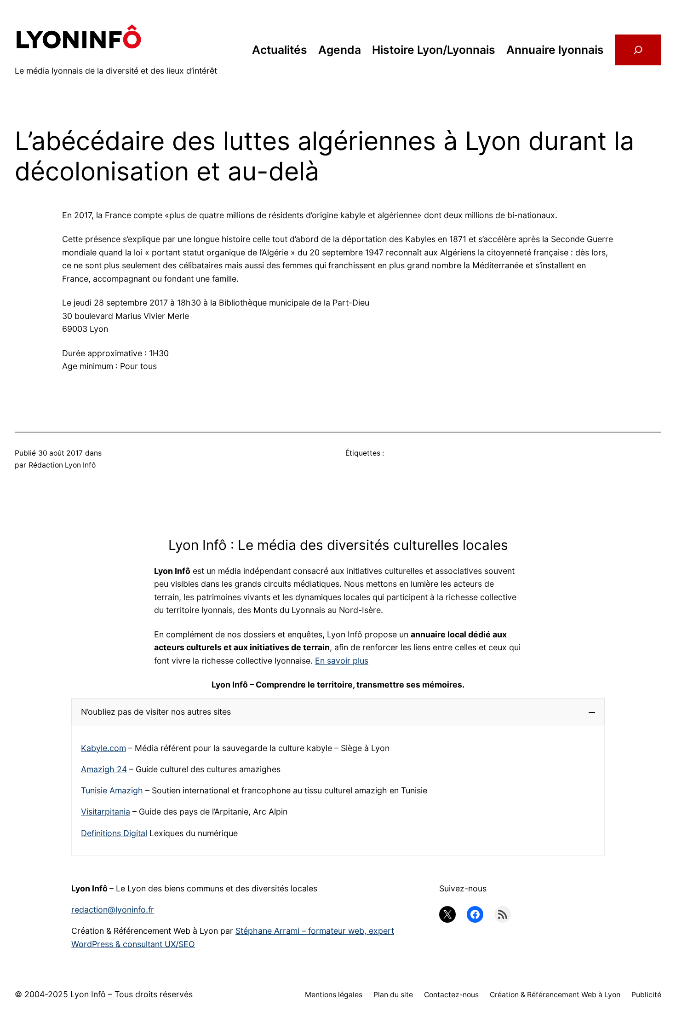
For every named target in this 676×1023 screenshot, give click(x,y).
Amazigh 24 (104, 769)
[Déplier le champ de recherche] (638, 50)
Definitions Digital (114, 833)
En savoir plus (341, 660)
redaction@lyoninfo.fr (112, 909)
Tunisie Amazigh (112, 790)
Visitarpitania (105, 811)
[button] (338, 712)
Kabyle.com (103, 748)
